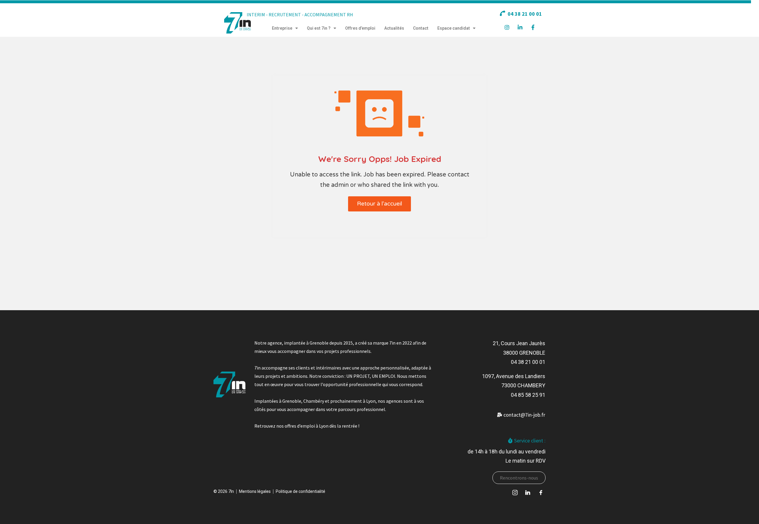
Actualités (394, 28)
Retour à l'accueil (379, 203)
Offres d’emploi (360, 28)
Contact (420, 28)
